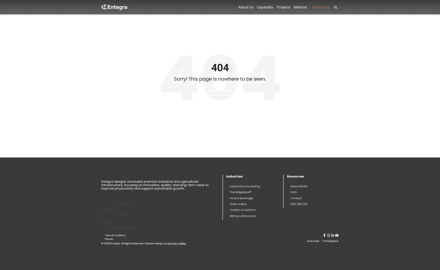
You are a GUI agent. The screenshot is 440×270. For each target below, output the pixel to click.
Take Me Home (220, 91)
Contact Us (320, 7)
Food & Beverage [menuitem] (240, 198)
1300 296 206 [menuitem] (298, 204)
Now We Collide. (176, 243)
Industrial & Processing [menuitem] (240, 186)
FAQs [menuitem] (293, 192)
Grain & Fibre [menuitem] (238, 204)
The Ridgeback (330, 241)
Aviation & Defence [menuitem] (240, 210)
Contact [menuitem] (296, 198)
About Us (245, 7)
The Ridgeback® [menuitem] (240, 192)
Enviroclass (313, 241)
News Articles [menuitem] (299, 186)
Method (300, 7)
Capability (265, 7)
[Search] (335, 7)
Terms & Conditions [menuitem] (115, 235)
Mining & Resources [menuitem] (240, 216)
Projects (283, 7)
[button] (325, 236)
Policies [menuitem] (109, 238)
